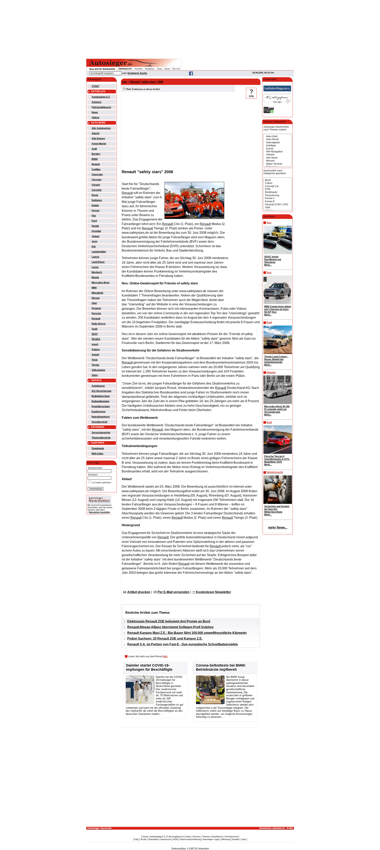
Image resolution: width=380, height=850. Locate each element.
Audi (94, 148)
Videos (95, 117)
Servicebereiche (101, 432)
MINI (94, 287)
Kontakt (235, 839)
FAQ (136, 839)
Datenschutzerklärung (190, 839)
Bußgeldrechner (101, 396)
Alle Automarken (101, 128)
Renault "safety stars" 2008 (146, 81)
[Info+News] (278, 157)
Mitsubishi (97, 293)
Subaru (96, 349)
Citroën (96, 184)
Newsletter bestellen (99, 512)
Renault (96, 318)
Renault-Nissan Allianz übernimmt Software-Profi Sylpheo (170, 627)
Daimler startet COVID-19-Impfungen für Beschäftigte (149, 667)
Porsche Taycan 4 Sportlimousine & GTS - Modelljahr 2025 (277, 459)
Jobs (243, 839)
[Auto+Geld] (278, 136)
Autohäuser (98, 386)
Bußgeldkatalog (100, 401)
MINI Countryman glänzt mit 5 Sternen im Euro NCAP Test (277, 309)
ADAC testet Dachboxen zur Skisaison (272, 259)
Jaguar (96, 236)
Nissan (96, 298)
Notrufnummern (101, 416)
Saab (94, 329)
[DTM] (278, 189)
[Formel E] (278, 201)
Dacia (95, 195)
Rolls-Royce (98, 323)
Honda (95, 226)
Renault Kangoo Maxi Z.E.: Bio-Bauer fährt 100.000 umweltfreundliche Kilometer (187, 632)
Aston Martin (99, 143)
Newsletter (153, 839)
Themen (206, 836)
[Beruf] (278, 180)
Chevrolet (97, 174)
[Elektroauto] (278, 192)
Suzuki (95, 354)
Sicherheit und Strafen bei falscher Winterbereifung (276, 509)
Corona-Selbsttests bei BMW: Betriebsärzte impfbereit (221, 667)
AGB (175, 839)
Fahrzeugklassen (101, 107)
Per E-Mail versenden (173, 592)
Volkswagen (98, 370)
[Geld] (278, 207)
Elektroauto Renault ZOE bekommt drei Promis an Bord (168, 621)
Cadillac (96, 169)
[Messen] (278, 160)
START (95, 86)
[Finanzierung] (278, 195)
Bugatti (96, 164)
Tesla (95, 359)
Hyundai (96, 231)
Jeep (94, 241)
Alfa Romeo (98, 138)
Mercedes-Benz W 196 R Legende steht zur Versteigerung (277, 409)
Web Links (97, 453)
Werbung (225, 839)
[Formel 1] (278, 198)
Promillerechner (101, 406)
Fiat (94, 215)
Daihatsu (97, 200)
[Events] (278, 148)
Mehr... (268, 265)
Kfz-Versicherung (101, 391)
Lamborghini (99, 251)
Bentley (96, 154)
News (95, 112)
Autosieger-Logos (211, 839)
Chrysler (97, 179)
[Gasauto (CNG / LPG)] (278, 204)
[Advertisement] (190, 28)
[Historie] (278, 154)
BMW (95, 159)
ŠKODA (96, 339)
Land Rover (98, 262)
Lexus (95, 267)
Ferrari (95, 210)
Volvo (95, 375)
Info (124, 81)
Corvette (97, 190)
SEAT (95, 334)
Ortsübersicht (99, 422)
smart (95, 344)
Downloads (98, 448)
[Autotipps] (278, 145)
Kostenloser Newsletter (213, 592)
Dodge (95, 205)
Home (145, 836)
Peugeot (96, 308)
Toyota (95, 365)
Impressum (166, 839)
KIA (94, 246)
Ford (94, 220)
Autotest (96, 102)
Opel (94, 303)
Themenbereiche (101, 437)
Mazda (95, 277)
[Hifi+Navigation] (278, 151)
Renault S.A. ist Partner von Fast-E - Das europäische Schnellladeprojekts (182, 644)
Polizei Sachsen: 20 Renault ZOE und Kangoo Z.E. (164, 638)
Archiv (144, 839)
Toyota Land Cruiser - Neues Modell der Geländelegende (276, 359)
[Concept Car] (278, 186)
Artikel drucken (138, 592)
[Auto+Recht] (278, 139)
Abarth (95, 133)
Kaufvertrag (98, 411)
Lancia (95, 256)
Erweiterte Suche (137, 73)
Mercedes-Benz (100, 282)
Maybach (97, 272)
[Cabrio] (278, 183)
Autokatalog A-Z (101, 97)
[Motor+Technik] (278, 163)
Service (196, 836)
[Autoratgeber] (278, 142)
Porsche (96, 313)
